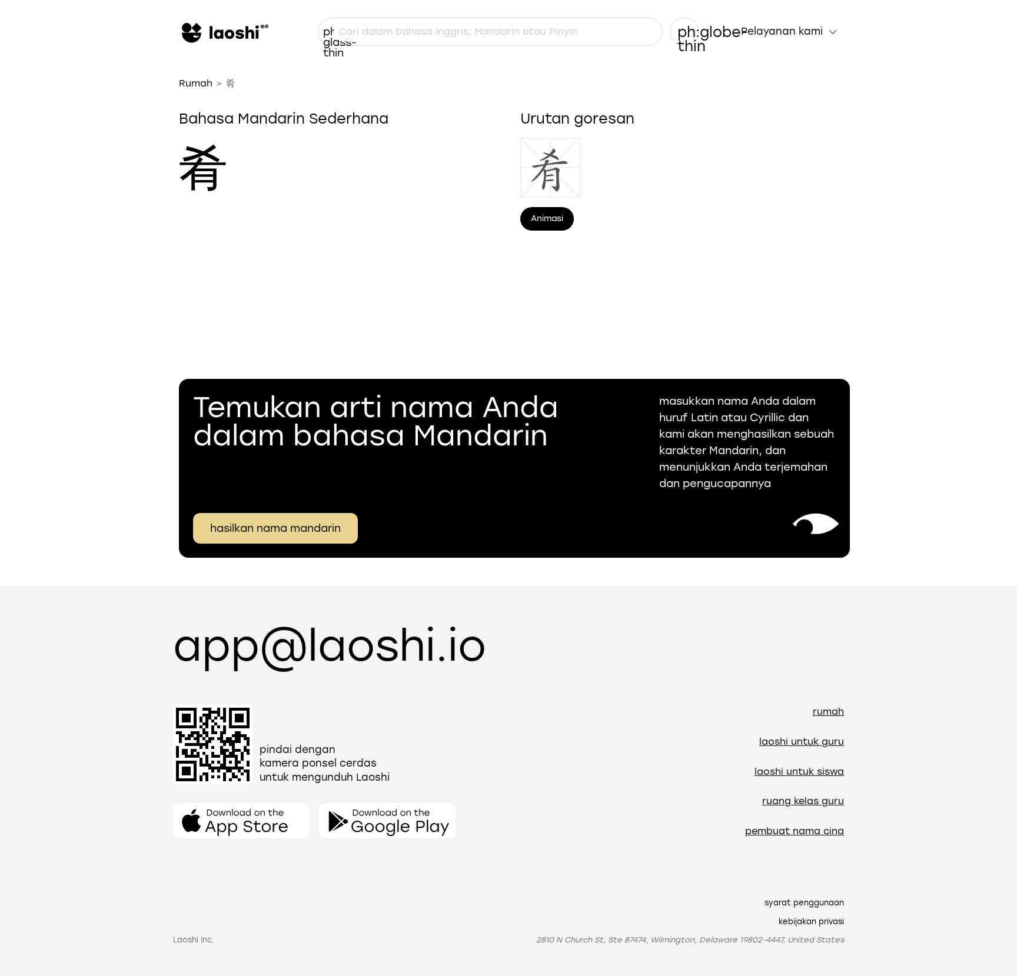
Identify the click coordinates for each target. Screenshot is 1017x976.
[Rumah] (223, 32)
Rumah (195, 83)
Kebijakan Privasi (811, 921)
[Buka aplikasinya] (241, 820)
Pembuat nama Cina (794, 831)
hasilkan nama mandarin (275, 528)
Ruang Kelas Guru (803, 801)
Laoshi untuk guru (801, 741)
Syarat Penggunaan (804, 902)
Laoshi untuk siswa (799, 771)
